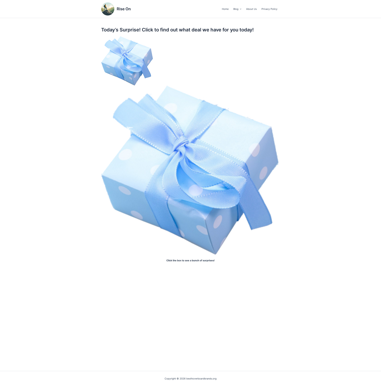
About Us (251, 8)
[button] (239, 9)
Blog (235, 8)
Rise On (124, 9)
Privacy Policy (269, 8)
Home (225, 8)
